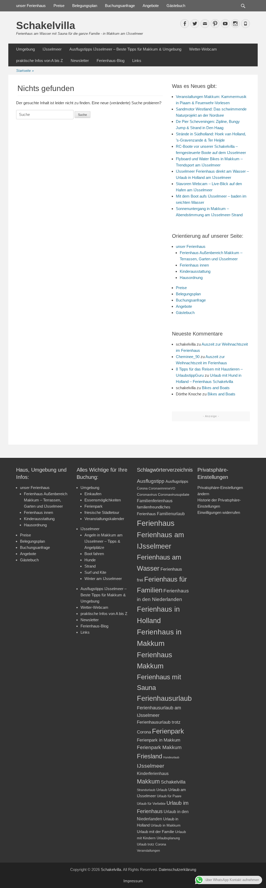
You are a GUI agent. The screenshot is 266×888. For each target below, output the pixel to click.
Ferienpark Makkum (159, 747)
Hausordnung (191, 277)
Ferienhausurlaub (164, 698)
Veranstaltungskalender (104, 518)
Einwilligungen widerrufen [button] (218, 512)
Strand (90, 566)
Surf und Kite (95, 572)
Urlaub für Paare (169, 796)
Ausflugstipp (150, 481)
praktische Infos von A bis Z (39, 60)
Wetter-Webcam (203, 49)
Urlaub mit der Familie (155, 831)
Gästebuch (176, 5)
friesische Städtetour (101, 512)
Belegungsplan (84, 5)
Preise (59, 5)
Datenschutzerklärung (177, 869)
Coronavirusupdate (173, 495)
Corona (142, 488)
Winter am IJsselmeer (103, 578)
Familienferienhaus (154, 501)
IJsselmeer (52, 49)
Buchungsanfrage (120, 5)
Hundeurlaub (171, 757)
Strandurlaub (146, 790)
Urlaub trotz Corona (151, 844)
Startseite (25, 71)
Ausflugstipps (176, 481)
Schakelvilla (45, 25)
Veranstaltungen (148, 850)
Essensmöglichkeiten (102, 500)
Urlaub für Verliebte (151, 804)
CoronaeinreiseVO (162, 488)
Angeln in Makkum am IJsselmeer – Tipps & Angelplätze (103, 541)
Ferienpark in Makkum (158, 740)
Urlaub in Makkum (166, 825)
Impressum (133, 881)
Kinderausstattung (195, 271)
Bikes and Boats (216, 388)
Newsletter (80, 60)
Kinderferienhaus (153, 773)
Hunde (90, 560)
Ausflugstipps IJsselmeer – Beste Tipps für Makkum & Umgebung (125, 49)
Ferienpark (93, 506)
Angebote (151, 5)
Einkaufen (92, 494)
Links (136, 60)
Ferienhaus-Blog (110, 60)
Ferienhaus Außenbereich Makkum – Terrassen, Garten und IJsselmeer (45, 500)
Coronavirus (147, 495)
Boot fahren (94, 553)
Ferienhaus (156, 523)
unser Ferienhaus (31, 5)
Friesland (149, 756)
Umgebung (25, 49)
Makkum (148, 781)
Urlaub (161, 790)
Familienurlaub (171, 514)
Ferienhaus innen (194, 265)
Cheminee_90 (188, 356)
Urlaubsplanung (168, 838)
